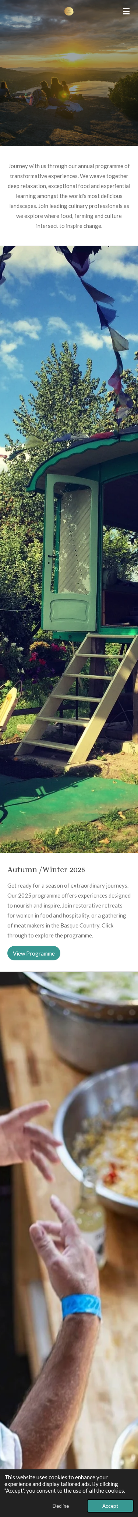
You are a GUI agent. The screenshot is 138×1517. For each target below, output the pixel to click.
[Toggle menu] (126, 11)
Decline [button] (61, 1506)
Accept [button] (110, 1506)
